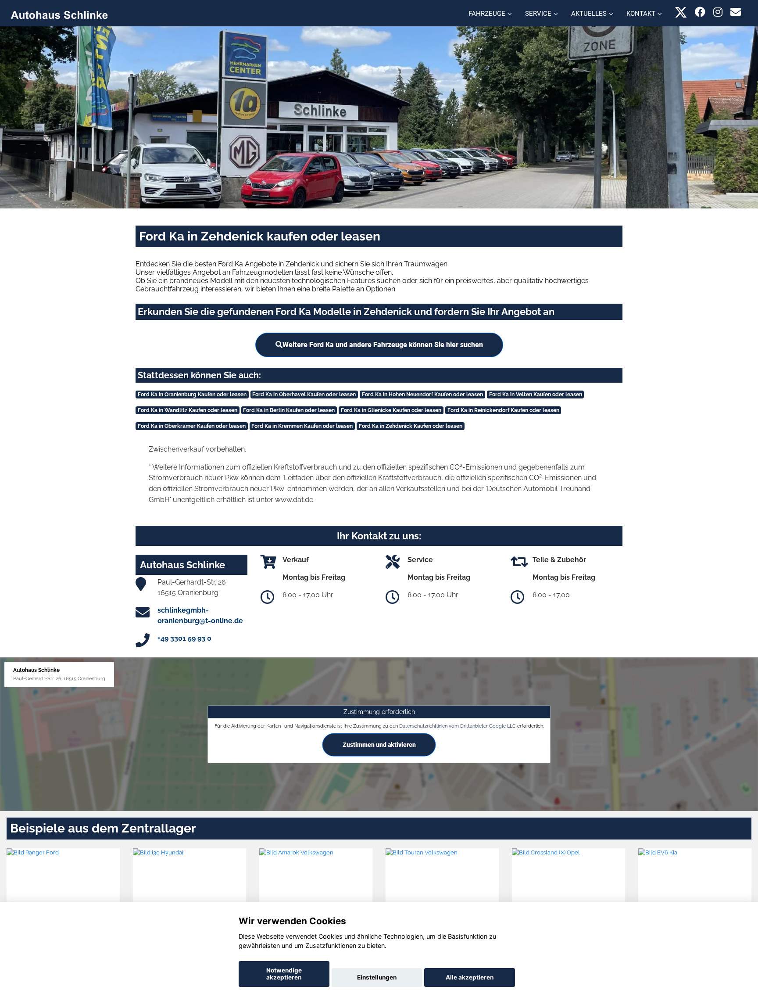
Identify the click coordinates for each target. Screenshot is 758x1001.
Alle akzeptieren (469, 977)
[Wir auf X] (681, 12)
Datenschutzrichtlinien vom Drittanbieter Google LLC (457, 726)
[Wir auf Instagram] (717, 12)
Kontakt (640, 14)
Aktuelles (589, 14)
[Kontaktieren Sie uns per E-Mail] (735, 12)
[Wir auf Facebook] (700, 12)
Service (538, 14)
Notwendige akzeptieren (284, 974)
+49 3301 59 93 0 (184, 638)
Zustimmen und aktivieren (379, 744)
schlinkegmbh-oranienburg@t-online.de (200, 615)
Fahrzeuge (486, 14)
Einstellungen (377, 977)
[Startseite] (59, 14)
